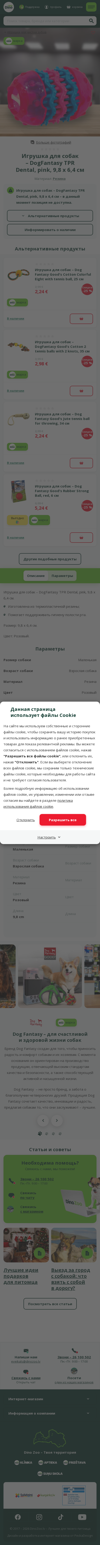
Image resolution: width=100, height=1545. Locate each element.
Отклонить (26, 819)
